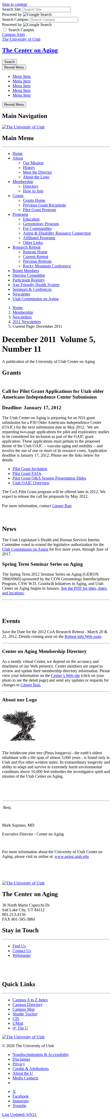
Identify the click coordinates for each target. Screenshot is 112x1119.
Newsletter (21, 294)
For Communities (37, 228)
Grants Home (34, 200)
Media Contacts (25, 1078)
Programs (20, 214)
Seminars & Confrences (32, 289)
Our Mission (33, 163)
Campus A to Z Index (30, 1000)
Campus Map (24, 1009)
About (18, 158)
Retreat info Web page (83, 636)
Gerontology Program (41, 224)
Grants (18, 195)
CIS (16, 1018)
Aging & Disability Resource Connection (57, 233)
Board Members (26, 270)
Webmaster (22, 955)
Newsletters (22, 317)
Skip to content (14, 4)
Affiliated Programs (39, 238)
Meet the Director (37, 172)
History (29, 167)
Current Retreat (35, 256)
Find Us (19, 946)
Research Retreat (26, 247)
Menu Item (21, 76)
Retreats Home (35, 252)
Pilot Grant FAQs (27, 473)
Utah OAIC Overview (31, 483)
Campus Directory (28, 1004)
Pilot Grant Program (39, 210)
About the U (23, 1073)
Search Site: (12, 9)
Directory (31, 186)
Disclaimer (21, 1059)
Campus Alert (13, 34)
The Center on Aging (30, 50)
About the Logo (36, 177)
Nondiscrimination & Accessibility (41, 1054)
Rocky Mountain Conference (47, 266)
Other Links (33, 242)
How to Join (33, 191)
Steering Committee (29, 275)
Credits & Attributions (31, 1068)
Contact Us (22, 950)
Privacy (19, 1064)
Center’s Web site (65, 675)
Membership (23, 181)
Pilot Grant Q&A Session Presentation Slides (49, 478)
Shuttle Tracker (25, 1014)
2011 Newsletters (27, 321)
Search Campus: (15, 19)
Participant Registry (29, 280)
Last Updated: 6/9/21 (19, 1114)
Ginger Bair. (31, 685)
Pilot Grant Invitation (30, 469)
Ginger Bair (62, 506)
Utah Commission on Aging (36, 299)
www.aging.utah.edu (71, 856)
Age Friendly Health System (36, 284)
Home (18, 153)
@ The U (20, 1028)
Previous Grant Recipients (44, 205)
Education (31, 219)
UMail (18, 1023)
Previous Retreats (37, 261)
